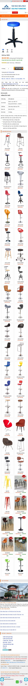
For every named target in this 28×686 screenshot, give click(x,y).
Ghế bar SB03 (20, 167)
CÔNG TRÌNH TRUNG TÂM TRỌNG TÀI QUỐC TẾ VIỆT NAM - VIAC (12, 614)
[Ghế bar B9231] (7, 470)
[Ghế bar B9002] (20, 337)
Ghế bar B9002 (20, 339)
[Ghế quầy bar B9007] (20, 394)
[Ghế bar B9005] (7, 375)
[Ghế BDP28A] (7, 530)
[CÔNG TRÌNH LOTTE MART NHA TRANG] (14, 601)
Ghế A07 (7, 491)
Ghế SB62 (7, 453)
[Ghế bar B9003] (7, 356)
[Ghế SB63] (20, 432)
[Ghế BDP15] (20, 551)
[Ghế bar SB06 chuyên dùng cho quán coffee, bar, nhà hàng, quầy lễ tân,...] (14, 9)
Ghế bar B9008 (7, 415)
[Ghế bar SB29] (7, 242)
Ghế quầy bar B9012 (20, 453)
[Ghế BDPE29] (7, 551)
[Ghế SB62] (7, 451)
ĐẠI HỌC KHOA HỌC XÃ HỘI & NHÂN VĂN (7, 620)
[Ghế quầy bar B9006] (20, 375)
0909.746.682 (7, 677)
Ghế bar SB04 (7, 167)
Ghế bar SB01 (20, 224)
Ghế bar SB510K (20, 205)
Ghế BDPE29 (7, 553)
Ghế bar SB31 (7, 224)
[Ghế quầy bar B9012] (20, 451)
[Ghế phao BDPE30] (20, 510)
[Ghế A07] (7, 489)
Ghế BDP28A (7, 532)
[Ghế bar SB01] (20, 223)
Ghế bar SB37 (7, 262)
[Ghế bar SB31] (7, 223)
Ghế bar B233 (7, 281)
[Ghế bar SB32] (20, 242)
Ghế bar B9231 (7, 472)
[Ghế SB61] (7, 432)
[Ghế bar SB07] (7, 146)
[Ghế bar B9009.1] (20, 261)
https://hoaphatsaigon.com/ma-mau (10, 83)
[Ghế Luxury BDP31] (20, 489)
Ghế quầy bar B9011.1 (7, 320)
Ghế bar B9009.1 (20, 262)
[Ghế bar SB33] (20, 571)
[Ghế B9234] (20, 299)
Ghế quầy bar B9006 (20, 377)
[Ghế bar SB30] (20, 185)
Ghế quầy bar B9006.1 (7, 396)
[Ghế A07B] (7, 510)
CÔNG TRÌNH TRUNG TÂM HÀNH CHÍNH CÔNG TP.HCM (10, 617)
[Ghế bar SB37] (7, 261)
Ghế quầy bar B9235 (7, 300)
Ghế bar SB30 (20, 186)
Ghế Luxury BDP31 (20, 491)
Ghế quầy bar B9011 (20, 320)
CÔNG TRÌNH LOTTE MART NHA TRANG (8, 602)
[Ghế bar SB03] (20, 166)
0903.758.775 (7, 660)
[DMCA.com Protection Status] (7, 650)
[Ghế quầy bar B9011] (20, 318)
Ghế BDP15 (20, 553)
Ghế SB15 (20, 148)
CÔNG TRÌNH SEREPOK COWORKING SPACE (8, 623)
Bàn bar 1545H (20, 532)
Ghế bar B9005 (7, 377)
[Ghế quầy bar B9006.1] (7, 394)
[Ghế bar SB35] (7, 571)
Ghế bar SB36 (7, 205)
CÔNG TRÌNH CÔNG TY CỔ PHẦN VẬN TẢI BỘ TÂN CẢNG (10, 611)
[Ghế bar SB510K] (20, 204)
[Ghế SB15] (20, 146)
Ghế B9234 (21, 300)
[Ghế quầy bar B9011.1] (7, 318)
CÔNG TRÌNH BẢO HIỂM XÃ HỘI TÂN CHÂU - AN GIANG (10, 626)
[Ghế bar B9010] (7, 337)
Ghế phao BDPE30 (20, 511)
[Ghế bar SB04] (7, 166)
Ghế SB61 (7, 434)
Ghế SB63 (20, 434)
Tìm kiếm (15, 12)
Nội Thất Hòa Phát (10, 72)
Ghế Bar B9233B (20, 281)
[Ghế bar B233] (7, 280)
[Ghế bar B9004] (20, 356)
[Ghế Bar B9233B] (20, 280)
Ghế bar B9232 (20, 472)
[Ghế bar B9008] (7, 413)
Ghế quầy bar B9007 (20, 396)
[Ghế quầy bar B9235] (7, 299)
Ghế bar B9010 (7, 339)
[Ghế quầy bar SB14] (7, 185)
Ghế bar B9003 (7, 358)
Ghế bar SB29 (7, 243)
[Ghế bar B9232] (20, 470)
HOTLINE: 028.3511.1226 (17, 1)
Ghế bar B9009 (20, 415)
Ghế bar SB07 (7, 148)
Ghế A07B (7, 511)
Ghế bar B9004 (20, 358)
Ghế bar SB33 (20, 573)
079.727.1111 (4, 668)
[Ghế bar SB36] (7, 204)
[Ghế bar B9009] (20, 413)
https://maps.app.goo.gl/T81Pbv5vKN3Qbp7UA (16, 662)
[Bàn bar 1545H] (20, 530)
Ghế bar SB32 (20, 243)
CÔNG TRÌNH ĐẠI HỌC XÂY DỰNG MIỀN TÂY (8, 629)
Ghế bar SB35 (7, 573)
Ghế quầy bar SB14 (7, 186)
